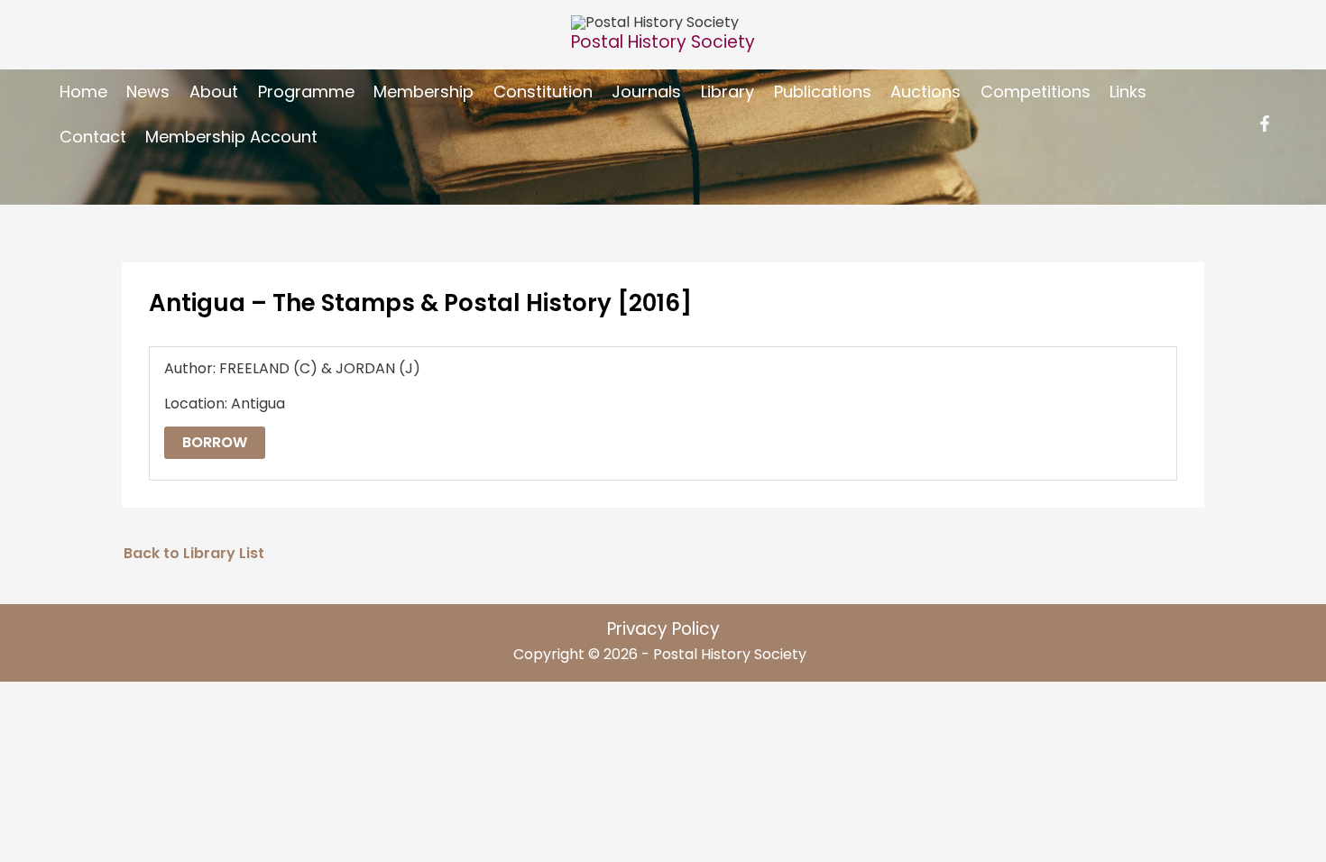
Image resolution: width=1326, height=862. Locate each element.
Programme (306, 91)
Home (83, 91)
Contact (93, 136)
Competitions (1036, 91)
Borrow (214, 442)
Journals (646, 91)
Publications (822, 91)
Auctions (925, 91)
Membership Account (231, 136)
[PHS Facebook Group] (1265, 123)
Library (727, 91)
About (213, 91)
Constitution (543, 91)
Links (1128, 91)
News (148, 91)
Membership (423, 91)
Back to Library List (194, 553)
